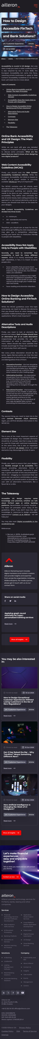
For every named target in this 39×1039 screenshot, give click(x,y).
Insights (10, 58)
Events (25, 978)
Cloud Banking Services (28, 944)
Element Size (13, 120)
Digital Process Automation (28, 935)
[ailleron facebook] (13, 993)
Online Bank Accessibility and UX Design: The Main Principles (19, 90)
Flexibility (11, 123)
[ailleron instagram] (18, 993)
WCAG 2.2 (13, 182)
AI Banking (8, 957)
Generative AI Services (8, 941)
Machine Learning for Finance (10, 946)
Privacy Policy (25, 1028)
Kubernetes (27, 930)
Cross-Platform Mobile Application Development (29, 924)
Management (28, 982)
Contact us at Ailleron (21, 514)
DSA (18, 1031)
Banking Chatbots (10, 936)
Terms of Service (30, 1031)
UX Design (27, 940)
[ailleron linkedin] (4, 993)
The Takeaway (11, 127)
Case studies (27, 974)
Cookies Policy (7, 1031)
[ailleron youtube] (22, 993)
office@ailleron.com (22, 1008)
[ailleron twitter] (8, 993)
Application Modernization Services (28, 917)
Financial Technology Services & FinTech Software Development (11, 918)
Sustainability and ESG (29, 958)
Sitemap (5, 1035)
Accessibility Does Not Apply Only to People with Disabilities (21, 101)
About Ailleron (28, 963)
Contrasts (11, 116)
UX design (20, 448)
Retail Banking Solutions (9, 974)
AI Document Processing (8, 931)
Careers (26, 986)
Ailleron (3, 58)
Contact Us (27, 967)
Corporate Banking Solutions (10, 979)
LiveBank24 (8, 961)
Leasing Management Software (8, 967)
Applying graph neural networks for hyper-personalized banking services (19, 615)
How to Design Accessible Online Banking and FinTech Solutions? (18, 107)
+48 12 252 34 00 (8, 1008)
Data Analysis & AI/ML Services (9, 925)
